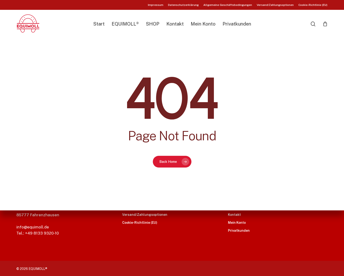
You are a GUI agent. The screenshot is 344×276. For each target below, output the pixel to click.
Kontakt (234, 214)
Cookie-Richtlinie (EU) (139, 222)
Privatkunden (239, 230)
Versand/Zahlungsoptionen (144, 214)
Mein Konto (237, 222)
